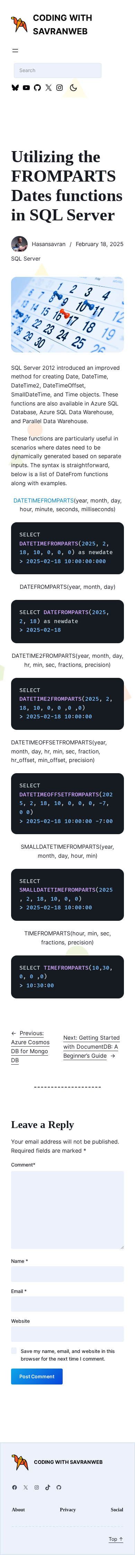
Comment (23, 1165)
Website (20, 1321)
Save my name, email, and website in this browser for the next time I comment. (68, 1355)
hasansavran (48, 244)
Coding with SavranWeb (68, 1462)
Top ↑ (116, 1539)
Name (19, 1261)
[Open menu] (15, 50)
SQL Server (25, 258)
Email (19, 1291)
